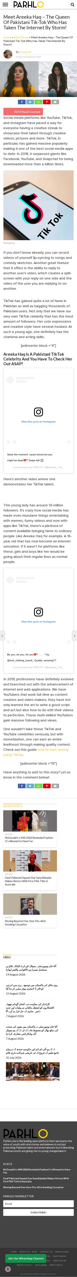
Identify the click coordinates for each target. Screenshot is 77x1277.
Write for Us (56, 1265)
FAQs (34, 1252)
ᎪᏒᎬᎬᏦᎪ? (38, 467)
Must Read (21, 37)
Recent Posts (12, 806)
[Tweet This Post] (30, 101)
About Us (24, 1252)
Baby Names (59, 1256)
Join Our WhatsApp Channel (26, 1258)
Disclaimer (41, 1265)
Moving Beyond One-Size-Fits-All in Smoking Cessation (33, 1187)
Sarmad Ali (25, 51)
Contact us (46, 1252)
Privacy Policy (24, 1265)
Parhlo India (62, 1252)
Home (7, 37)
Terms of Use (59, 1260)
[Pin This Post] (47, 101)
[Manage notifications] (8, 1269)
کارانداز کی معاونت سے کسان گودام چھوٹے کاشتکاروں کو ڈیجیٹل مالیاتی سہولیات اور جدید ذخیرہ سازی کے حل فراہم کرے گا (30, 1008)
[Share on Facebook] (22, 101)
